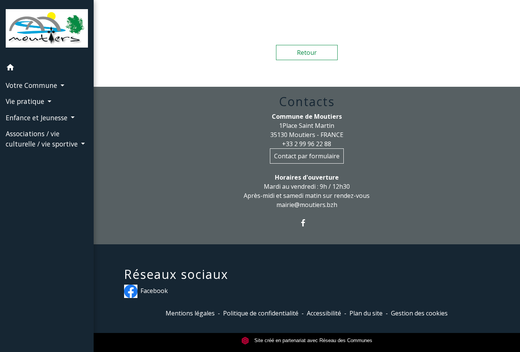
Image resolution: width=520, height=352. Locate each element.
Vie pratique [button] (26, 101)
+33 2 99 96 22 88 (306, 144)
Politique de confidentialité (260, 313)
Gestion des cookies (419, 313)
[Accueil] (47, 30)
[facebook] (306, 223)
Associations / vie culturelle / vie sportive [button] (43, 138)
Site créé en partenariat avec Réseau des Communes (312, 340)
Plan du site (366, 313)
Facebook (154, 291)
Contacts (307, 101)
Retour (307, 52)
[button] (47, 68)
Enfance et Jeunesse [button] (37, 117)
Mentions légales (190, 313)
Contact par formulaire (307, 156)
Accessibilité (324, 313)
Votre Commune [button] (32, 85)
